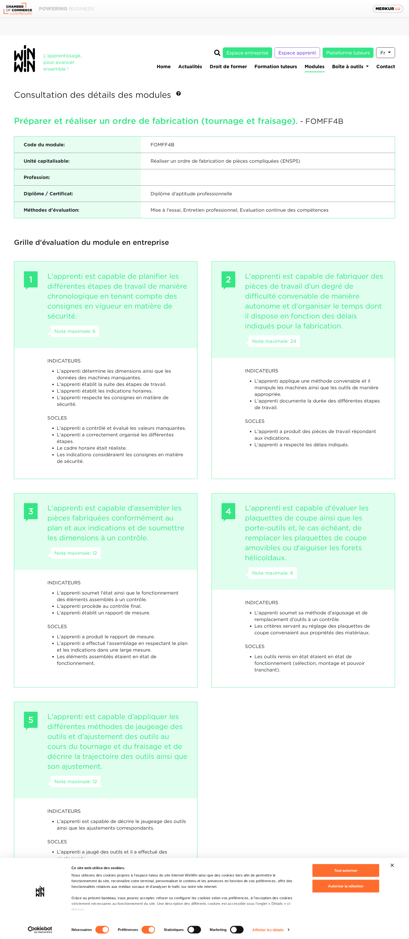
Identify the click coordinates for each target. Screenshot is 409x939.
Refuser (345, 901)
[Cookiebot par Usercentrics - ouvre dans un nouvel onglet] (40, 929)
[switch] (148, 929)
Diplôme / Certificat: (48, 194)
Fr (383, 53)
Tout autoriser (345, 870)
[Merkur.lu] (388, 9)
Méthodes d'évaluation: (51, 210)
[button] (178, 95)
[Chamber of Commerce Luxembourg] (48, 9)
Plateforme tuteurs (348, 53)
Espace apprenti (297, 53)
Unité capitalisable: (47, 161)
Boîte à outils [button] (348, 66)
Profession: (37, 177)
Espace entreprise (247, 53)
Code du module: (44, 145)
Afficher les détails (268, 930)
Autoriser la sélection (345, 886)
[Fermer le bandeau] (392, 865)
